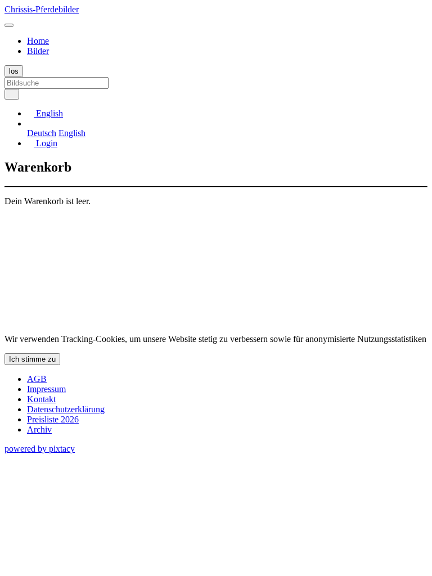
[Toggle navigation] (9, 25)
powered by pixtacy (39, 448)
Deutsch (41, 133)
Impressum (46, 389)
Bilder (38, 51)
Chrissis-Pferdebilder (41, 9)
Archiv (39, 429)
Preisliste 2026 (53, 419)
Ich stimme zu (32, 359)
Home (38, 41)
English (72, 133)
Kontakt (41, 399)
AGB (37, 379)
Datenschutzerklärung (66, 409)
